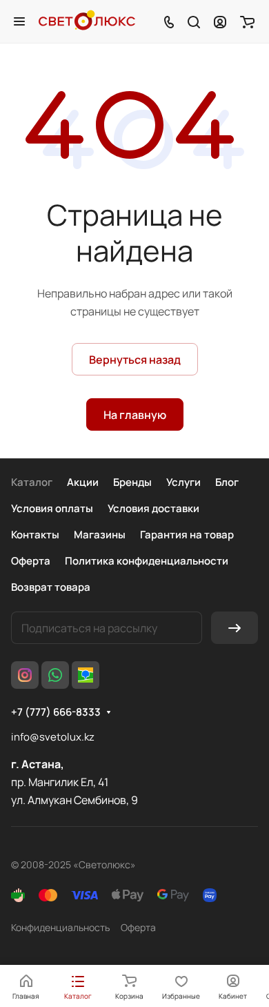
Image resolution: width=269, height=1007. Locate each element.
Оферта (30, 561)
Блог (227, 482)
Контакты (35, 534)
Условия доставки (153, 508)
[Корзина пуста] (247, 21)
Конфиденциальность (60, 927)
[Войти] (220, 21)
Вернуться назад (135, 359)
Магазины (100, 534)
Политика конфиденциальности (146, 561)
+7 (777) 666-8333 (56, 712)
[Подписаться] (234, 628)
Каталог (31, 482)
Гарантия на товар (187, 534)
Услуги (183, 482)
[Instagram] (25, 675)
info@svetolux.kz (52, 737)
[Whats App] (55, 675)
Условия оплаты (52, 508)
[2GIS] (85, 675)
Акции (83, 482)
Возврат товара (50, 587)
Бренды (132, 482)
